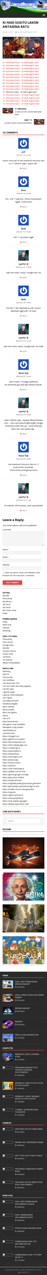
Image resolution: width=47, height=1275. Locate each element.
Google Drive (8, 645)
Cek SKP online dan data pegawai (17, 686)
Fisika (5, 613)
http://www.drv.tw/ (10, 721)
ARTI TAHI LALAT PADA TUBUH (28, 1155)
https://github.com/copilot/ (14, 739)
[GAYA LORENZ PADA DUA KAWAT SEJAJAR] (8, 1000)
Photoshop (7, 598)
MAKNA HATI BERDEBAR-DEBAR (29, 1142)
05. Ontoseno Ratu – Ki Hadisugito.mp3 (21, 74)
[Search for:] (23, 821)
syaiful (22, 264)
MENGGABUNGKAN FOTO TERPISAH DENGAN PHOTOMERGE (26, 1069)
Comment (7, 529)
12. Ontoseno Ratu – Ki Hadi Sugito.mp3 (21, 95)
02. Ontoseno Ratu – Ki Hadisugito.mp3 (21, 65)
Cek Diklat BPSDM (10, 701)
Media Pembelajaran (11, 662)
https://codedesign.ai (11, 748)
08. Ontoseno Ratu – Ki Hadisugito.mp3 (21, 83)
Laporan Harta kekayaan (13, 695)
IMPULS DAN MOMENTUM (26, 1035)
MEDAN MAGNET (22, 1008)
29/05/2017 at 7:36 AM (23, 232)
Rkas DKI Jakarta (10, 712)
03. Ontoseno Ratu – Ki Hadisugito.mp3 (21, 68)
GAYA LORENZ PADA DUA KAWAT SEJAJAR (29, 996)
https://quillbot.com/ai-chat (14, 771)
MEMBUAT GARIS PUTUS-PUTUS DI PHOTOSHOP (29, 1084)
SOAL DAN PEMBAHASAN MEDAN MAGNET (26, 982)
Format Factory (9, 651)
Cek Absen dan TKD (11, 683)
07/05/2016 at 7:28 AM (23, 459)
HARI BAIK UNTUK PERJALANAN (29, 1129)
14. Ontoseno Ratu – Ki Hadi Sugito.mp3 (21, 101)
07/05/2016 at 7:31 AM (23, 500)
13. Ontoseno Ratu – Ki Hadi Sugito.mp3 (21, 98)
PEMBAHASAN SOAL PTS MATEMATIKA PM (26, 1242)
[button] (43, 15)
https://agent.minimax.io (13, 795)
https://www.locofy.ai (11, 762)
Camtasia (7, 657)
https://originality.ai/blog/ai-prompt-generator (22, 783)
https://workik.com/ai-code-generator (18, 789)
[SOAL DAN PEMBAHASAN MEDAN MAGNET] (8, 987)
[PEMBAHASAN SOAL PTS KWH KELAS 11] (8, 1260)
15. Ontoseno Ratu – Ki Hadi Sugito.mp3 (21, 103)
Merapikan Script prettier (13, 727)
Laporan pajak (9, 692)
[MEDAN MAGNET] (8, 1013)
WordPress (7, 601)
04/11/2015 (9, 32)
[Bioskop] (23, 867)
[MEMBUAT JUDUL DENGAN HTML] (8, 1059)
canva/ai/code (8, 733)
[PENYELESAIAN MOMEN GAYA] (8, 1233)
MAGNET (19, 1021)
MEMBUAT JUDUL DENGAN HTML (27, 1055)
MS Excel (6, 604)
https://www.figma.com (12, 756)
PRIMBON (7, 1123)
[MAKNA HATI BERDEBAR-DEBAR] (8, 1147)
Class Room (8, 642)
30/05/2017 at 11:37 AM (23, 341)
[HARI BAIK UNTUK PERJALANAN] (8, 1134)
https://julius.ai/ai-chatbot (13, 777)
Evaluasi (6, 627)
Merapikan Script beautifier (14, 724)
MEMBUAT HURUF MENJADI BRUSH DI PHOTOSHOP (27, 1097)
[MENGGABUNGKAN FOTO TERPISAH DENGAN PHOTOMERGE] (8, 1073)
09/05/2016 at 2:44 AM (23, 415)
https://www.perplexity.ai (13, 798)
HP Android (7, 660)
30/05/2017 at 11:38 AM (23, 267)
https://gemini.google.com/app (15, 774)
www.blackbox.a (9, 730)
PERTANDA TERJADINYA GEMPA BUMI (29, 1170)
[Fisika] (23, 899)
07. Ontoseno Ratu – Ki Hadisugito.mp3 (21, 80)
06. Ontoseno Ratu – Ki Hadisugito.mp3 (21, 77)
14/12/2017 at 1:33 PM (23, 155)
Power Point (8, 654)
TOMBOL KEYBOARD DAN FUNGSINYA (26, 1110)
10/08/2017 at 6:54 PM (23, 193)
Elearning (6, 630)
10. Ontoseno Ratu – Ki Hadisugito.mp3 (21, 89)
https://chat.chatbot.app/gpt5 (15, 801)
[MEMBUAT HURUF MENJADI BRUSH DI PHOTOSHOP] (8, 1101)
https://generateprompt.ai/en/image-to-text (21, 786)
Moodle (6, 595)
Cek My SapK (8, 689)
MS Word (6, 607)
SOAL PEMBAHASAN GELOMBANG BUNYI (24, 1216)
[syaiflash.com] (23, 10)
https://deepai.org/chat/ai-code (16, 804)
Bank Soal (7, 624)
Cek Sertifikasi (8, 680)
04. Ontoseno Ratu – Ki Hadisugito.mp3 (21, 71)
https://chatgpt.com (11, 736)
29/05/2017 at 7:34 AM (23, 303)
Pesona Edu (8, 677)
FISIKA (5, 975)
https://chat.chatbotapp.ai (13, 768)
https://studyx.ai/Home (12, 780)
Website (6, 565)
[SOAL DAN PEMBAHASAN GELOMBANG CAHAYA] (8, 1207)
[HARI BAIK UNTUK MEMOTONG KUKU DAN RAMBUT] (8, 1187)
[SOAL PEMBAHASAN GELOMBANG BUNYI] (8, 1220)
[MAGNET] (8, 1027)
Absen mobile (8, 709)
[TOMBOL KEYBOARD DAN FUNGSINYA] (8, 1115)
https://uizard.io (9, 765)
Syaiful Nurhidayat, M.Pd (27, 32)
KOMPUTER (8, 1048)
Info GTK (6, 718)
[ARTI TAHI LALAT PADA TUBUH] (8, 1161)
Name (5, 549)
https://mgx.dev (9, 792)
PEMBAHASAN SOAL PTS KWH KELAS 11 (28, 1255)
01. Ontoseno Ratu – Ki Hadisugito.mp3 (21, 62)
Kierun (5, 715)
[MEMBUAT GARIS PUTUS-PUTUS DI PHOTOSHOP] (8, 1088)
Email (5, 557)
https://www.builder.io (12, 751)
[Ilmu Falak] (23, 963)
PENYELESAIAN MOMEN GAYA (28, 1228)
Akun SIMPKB (8, 706)
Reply (24, 168)
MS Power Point (9, 610)
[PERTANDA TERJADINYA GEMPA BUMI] (8, 1174)
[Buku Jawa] (23, 931)
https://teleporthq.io (11, 754)
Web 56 (6, 674)
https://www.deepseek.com (14, 742)
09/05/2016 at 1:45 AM (23, 376)
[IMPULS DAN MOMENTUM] (8, 1040)
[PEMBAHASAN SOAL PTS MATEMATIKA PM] (8, 1247)
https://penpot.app (10, 759)
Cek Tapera (7, 697)
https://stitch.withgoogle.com (15, 745)
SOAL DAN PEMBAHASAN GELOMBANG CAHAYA (26, 1202)
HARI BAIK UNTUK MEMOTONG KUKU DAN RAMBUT (29, 1183)
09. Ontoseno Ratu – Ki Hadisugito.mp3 (21, 86)
